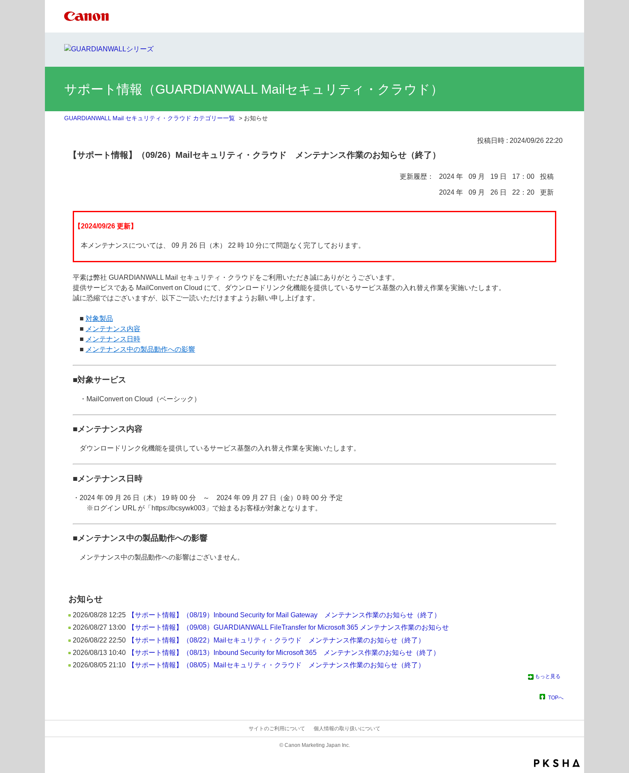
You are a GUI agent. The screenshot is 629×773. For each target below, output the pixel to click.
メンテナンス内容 (113, 328)
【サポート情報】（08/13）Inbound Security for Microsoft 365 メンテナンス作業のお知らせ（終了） (284, 652)
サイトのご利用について (277, 729)
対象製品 (99, 318)
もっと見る (548, 676)
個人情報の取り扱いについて (347, 729)
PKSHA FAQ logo (557, 763)
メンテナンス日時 (113, 339)
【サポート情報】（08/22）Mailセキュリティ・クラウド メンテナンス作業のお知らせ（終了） (276, 640)
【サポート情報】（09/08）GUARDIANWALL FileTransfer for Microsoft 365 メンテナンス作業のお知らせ (288, 627)
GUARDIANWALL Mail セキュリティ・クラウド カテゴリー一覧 (149, 118)
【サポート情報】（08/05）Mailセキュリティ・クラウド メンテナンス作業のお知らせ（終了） (276, 665)
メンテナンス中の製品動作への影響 (140, 349)
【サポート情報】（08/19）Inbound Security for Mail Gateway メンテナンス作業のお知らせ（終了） (284, 615)
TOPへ (556, 697)
